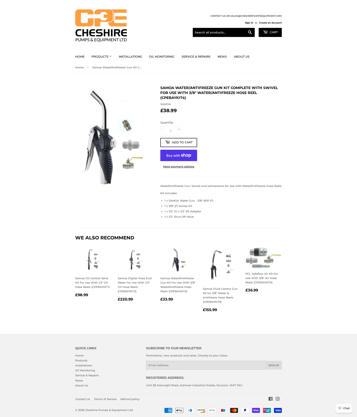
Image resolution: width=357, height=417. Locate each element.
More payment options (178, 166)
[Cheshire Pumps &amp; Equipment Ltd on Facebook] (270, 399)
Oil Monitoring (162, 56)
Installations (130, 56)
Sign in (249, 22)
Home (79, 56)
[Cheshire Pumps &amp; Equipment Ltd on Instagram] (278, 399)
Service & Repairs (196, 56)
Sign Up (274, 365)
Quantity (166, 122)
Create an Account (270, 22)
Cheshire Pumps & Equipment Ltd (109, 410)
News (222, 56)
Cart (273, 32)
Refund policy (129, 399)
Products (100, 56)
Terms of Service (105, 399)
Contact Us (82, 399)
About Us (242, 56)
